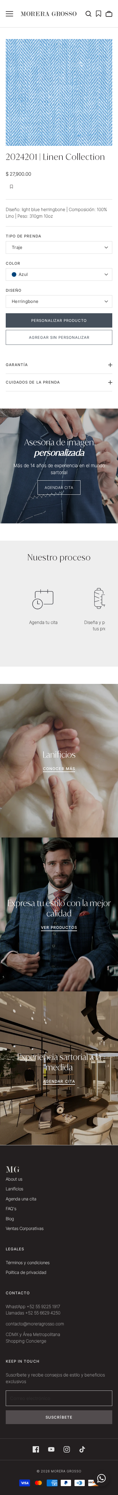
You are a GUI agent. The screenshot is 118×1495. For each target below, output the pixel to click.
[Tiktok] (82, 1449)
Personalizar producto (59, 320)
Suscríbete (59, 1417)
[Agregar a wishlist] (11, 186)
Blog (10, 1218)
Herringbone (25, 301)
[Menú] (9, 13)
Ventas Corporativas (25, 1228)
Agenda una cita (21, 1199)
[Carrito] (109, 13)
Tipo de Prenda (23, 236)
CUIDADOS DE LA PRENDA (33, 382)
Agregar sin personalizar (59, 337)
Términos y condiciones (28, 1262)
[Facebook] (36, 1449)
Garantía (17, 364)
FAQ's (11, 1208)
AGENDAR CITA (59, 487)
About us (14, 1179)
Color (13, 263)
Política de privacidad (26, 1272)
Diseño (13, 290)
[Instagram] (66, 1449)
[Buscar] (90, 13)
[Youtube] (51, 1449)
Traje (17, 247)
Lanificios (14, 1189)
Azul (23, 274)
